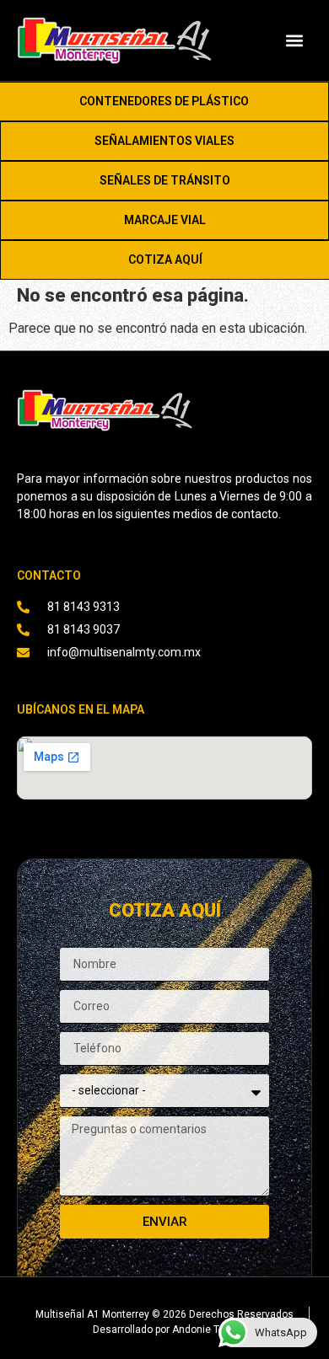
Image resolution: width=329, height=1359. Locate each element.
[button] (294, 40)
